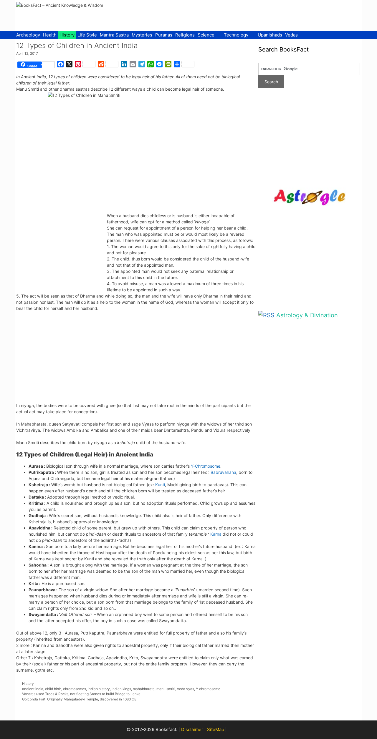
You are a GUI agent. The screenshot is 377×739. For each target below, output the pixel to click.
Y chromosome (208, 689)
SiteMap (215, 729)
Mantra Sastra (114, 35)
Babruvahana (223, 472)
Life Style (87, 35)
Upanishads (270, 35)
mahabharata (144, 689)
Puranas (163, 35)
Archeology (28, 35)
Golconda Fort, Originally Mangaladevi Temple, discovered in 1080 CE (79, 699)
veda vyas (185, 689)
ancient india (32, 689)
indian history (99, 689)
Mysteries (142, 35)
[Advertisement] (253, 14)
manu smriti (165, 689)
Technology (236, 35)
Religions (185, 35)
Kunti (160, 484)
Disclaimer (192, 729)
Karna (215, 534)
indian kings (121, 689)
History (67, 35)
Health (50, 35)
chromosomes (74, 689)
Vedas (291, 35)
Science (206, 35)
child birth (53, 689)
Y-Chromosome (205, 466)
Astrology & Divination (307, 315)
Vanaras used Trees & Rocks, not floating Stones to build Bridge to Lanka (81, 694)
